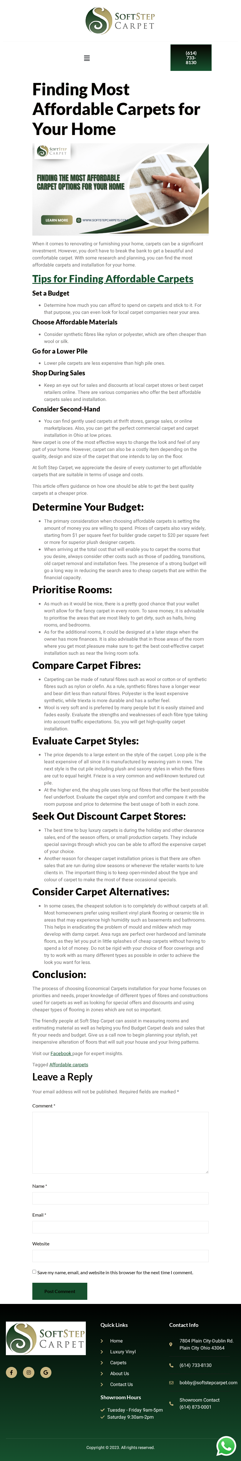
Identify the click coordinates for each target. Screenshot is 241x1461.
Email (39, 1214)
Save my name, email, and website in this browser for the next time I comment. (115, 1272)
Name (39, 1186)
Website (40, 1243)
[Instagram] (28, 1372)
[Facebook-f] (11, 1372)
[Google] (45, 1372)
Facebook (61, 1053)
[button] (87, 58)
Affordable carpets (68, 1064)
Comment (43, 1105)
